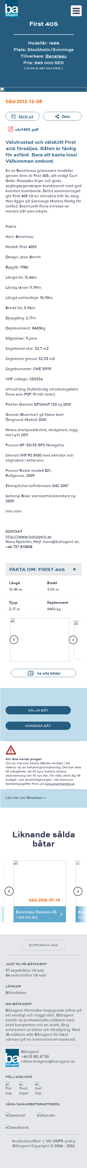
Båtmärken (16, 992)
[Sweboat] (18, 1114)
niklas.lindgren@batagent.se (48, 1061)
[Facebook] (9, 1088)
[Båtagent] (11, 8)
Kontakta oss (43, 945)
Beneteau (56, 56)
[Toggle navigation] (76, 10)
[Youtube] (23, 1088)
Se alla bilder (49, 673)
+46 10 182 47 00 (35, 1056)
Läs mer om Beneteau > (25, 797)
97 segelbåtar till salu (25, 970)
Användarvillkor (26, 1140)
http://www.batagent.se (28, 536)
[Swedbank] (18, 1126)
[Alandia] (49, 1114)
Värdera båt (38, 725)
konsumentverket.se (59, 783)
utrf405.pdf (27, 129)
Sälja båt (38, 710)
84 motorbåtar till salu (26, 974)
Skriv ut (26, 116)
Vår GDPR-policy (60, 1140)
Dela (66, 116)
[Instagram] (38, 1088)
